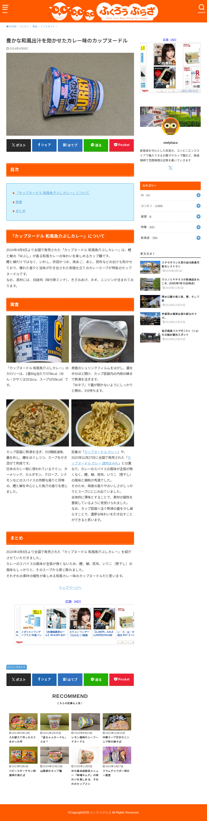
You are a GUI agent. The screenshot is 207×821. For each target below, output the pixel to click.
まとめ (20, 211)
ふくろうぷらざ (100, 812)
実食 (19, 202)
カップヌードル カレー (100, 452)
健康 (146, 216)
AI (145, 195)
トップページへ (70, 587)
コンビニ (151, 205)
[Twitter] (170, 168)
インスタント (18, 667)
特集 (147, 227)
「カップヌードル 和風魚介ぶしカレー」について (52, 193)
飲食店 (149, 237)
